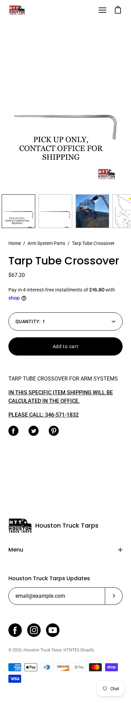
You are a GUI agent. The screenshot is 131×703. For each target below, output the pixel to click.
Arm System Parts (46, 243)
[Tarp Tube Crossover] (18, 211)
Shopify (87, 650)
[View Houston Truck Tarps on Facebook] (15, 630)
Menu (15, 550)
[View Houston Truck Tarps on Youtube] (52, 630)
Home (14, 243)
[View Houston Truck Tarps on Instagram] (34, 630)
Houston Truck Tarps (66, 526)
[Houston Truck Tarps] (16, 10)
